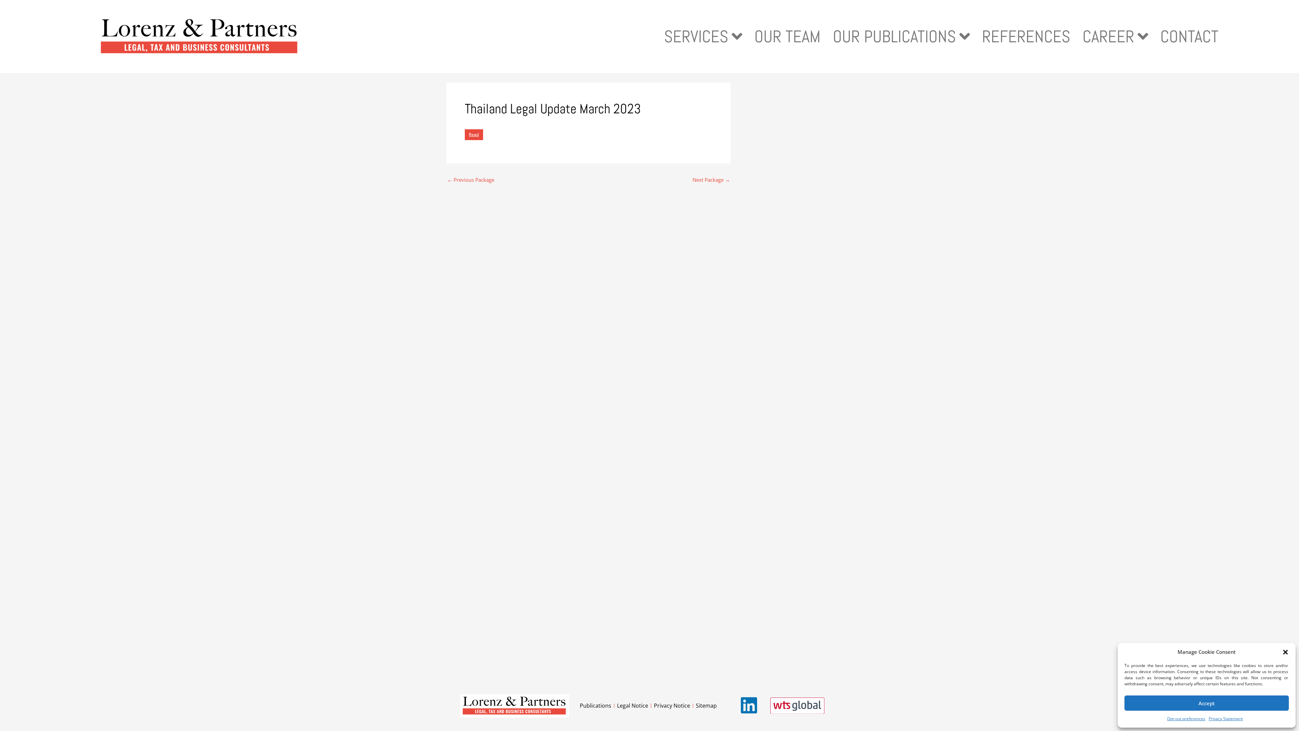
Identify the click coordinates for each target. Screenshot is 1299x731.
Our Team (787, 36)
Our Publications (894, 36)
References (1026, 36)
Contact (1189, 36)
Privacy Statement (1226, 719)
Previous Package (470, 179)
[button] (1285, 652)
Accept (1207, 703)
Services (696, 36)
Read (474, 134)
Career (1108, 36)
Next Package (711, 179)
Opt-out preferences (1186, 719)
